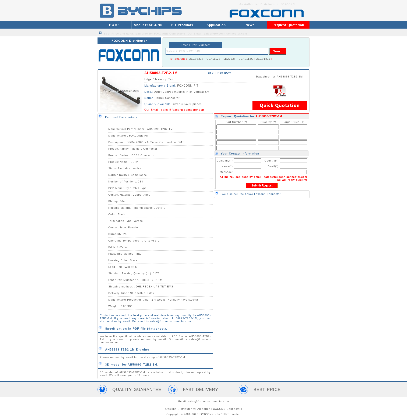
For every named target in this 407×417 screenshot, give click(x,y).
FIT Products (182, 25)
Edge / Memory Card (159, 79)
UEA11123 (213, 58)
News (250, 25)
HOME (114, 25)
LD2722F (229, 58)
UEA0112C (246, 58)
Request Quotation (288, 25)
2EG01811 (263, 58)
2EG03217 (196, 58)
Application (216, 25)
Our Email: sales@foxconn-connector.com (217, 33)
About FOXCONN (148, 25)
